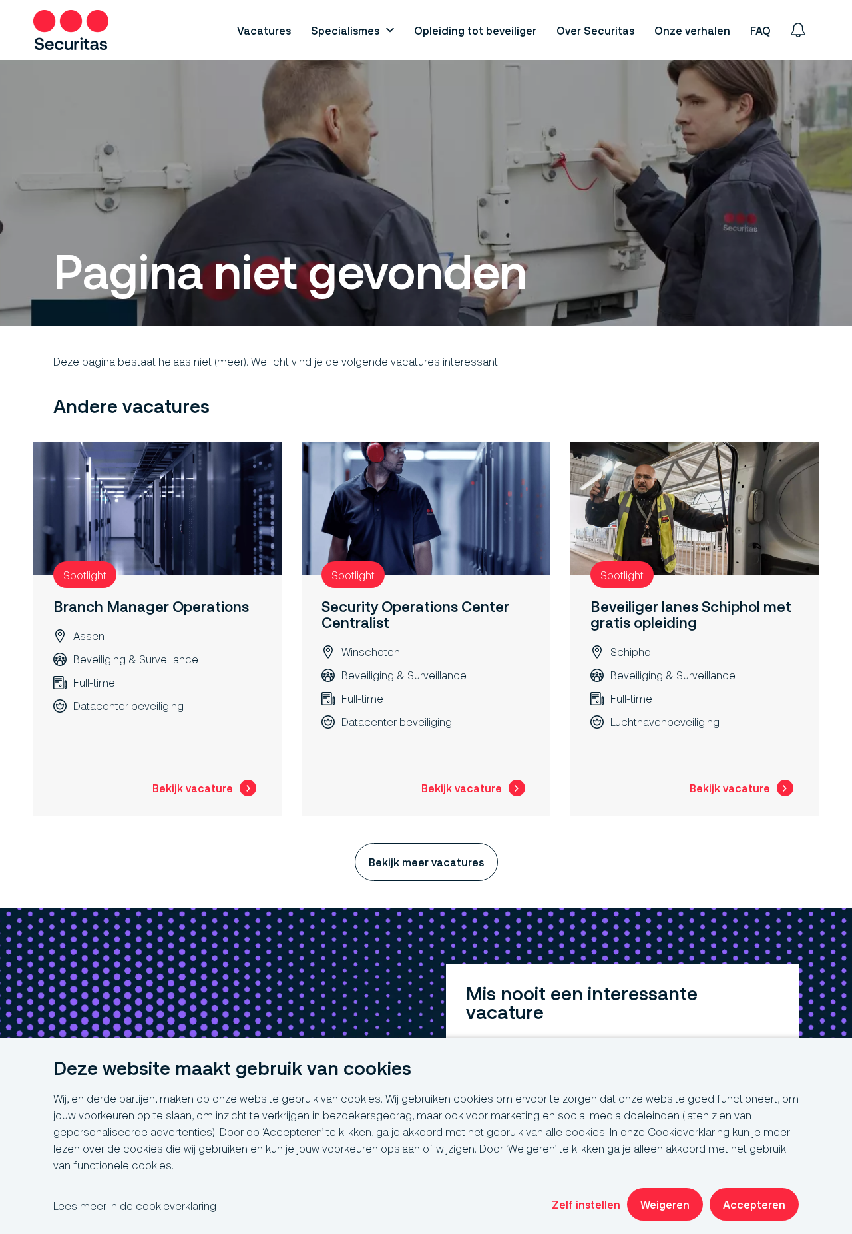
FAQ (760, 30)
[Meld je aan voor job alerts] (798, 30)
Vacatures (264, 30)
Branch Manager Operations (151, 606)
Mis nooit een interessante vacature (582, 1003)
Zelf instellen (586, 1204)
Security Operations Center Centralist (415, 614)
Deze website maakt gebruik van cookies (232, 1068)
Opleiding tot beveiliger (475, 30)
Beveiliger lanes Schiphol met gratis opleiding (690, 614)
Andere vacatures (131, 406)
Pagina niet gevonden (290, 272)
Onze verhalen (692, 30)
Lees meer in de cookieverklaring (134, 1205)
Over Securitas (595, 30)
